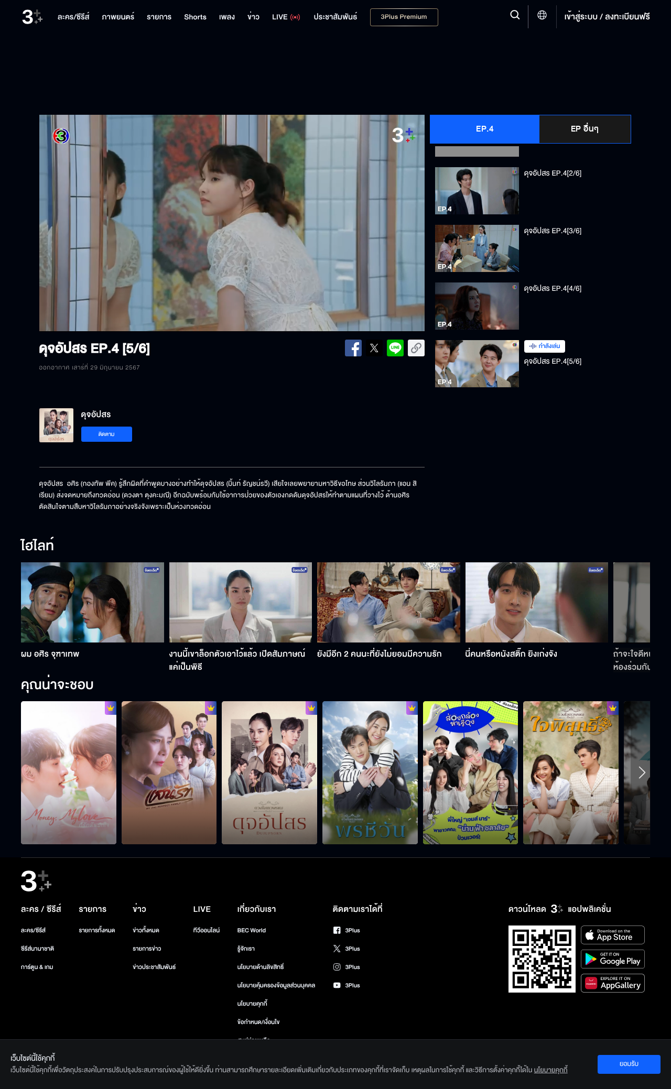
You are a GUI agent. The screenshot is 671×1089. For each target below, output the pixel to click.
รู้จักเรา (246, 949)
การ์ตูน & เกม (37, 967)
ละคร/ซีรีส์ (33, 930)
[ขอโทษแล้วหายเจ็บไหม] (169, 772)
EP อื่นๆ (585, 129)
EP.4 (484, 129)
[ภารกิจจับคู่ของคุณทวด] (370, 772)
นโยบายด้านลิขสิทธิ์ (260, 967)
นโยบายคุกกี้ (252, 1004)
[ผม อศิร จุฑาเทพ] (92, 602)
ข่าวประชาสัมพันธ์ (154, 967)
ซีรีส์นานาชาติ (37, 949)
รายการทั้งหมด (97, 930)
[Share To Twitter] (374, 348)
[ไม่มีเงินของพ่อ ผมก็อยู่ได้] (68, 772)
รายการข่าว (147, 949)
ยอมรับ (629, 1064)
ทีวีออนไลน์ (206, 930)
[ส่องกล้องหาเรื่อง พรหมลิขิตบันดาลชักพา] (470, 772)
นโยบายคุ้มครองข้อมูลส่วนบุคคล (276, 985)
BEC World (251, 930)
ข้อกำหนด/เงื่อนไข (258, 1022)
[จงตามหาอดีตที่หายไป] (571, 772)
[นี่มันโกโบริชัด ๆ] (269, 772)
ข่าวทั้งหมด (146, 930)
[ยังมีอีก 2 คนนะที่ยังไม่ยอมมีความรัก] (388, 602)
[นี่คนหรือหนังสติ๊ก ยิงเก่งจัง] (537, 602)
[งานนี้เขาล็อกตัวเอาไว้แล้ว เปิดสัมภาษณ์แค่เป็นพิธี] (240, 602)
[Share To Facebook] (353, 348)
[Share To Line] (395, 348)
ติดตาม (107, 434)
